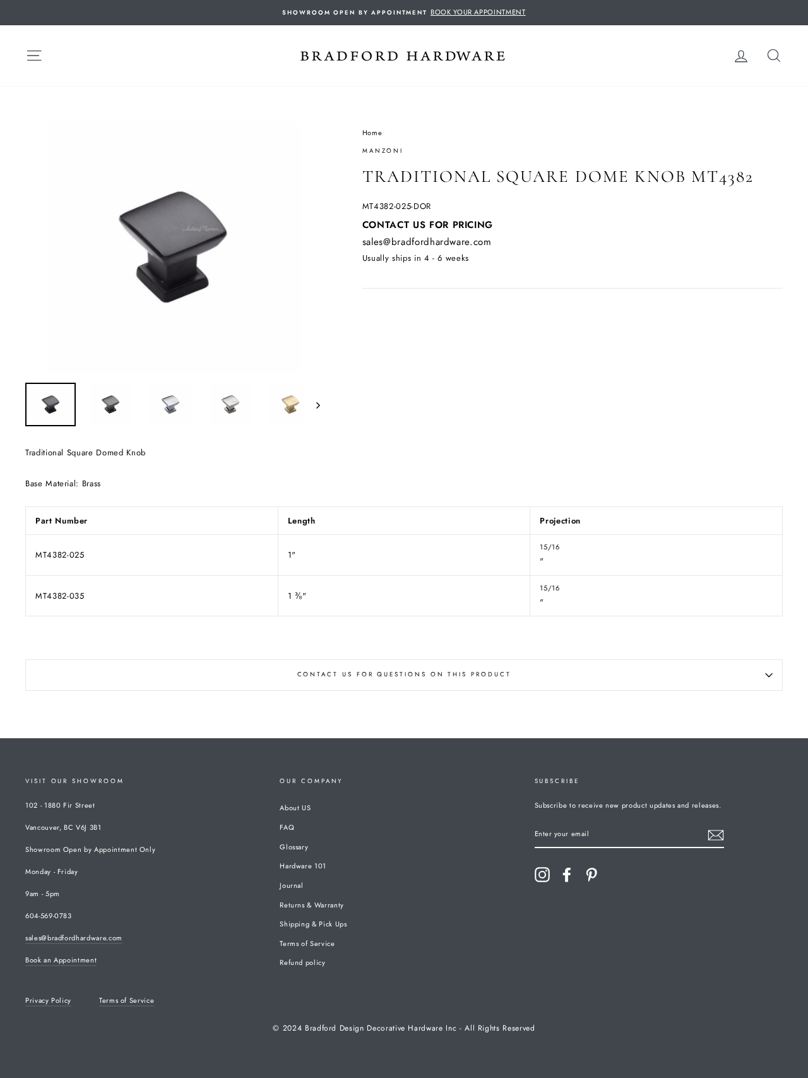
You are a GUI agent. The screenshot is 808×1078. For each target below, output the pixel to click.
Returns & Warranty (312, 905)
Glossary (294, 847)
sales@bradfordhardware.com (427, 242)
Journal (292, 885)
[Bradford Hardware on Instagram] (542, 874)
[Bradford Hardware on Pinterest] (591, 874)
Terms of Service (307, 943)
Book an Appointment (61, 960)
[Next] (312, 404)
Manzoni (382, 151)
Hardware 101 (303, 866)
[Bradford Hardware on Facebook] (566, 874)
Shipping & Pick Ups (313, 924)
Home (372, 133)
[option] (404, 12)
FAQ (287, 827)
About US (295, 808)
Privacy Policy (48, 1000)
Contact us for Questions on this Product (404, 674)
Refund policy (302, 962)
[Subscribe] (716, 835)
